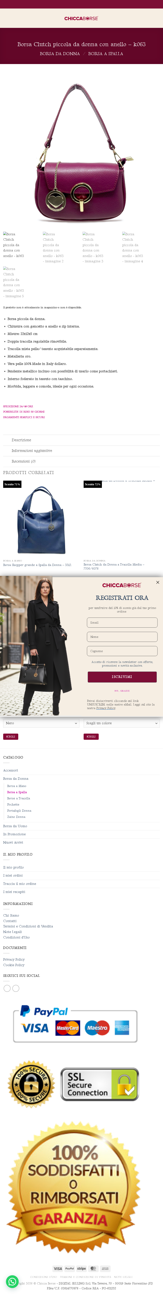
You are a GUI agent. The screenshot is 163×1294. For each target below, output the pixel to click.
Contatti (10, 921)
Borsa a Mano (16, 786)
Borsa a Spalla (105, 53)
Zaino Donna (16, 817)
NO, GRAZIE (122, 691)
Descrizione (21, 440)
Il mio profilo (13, 868)
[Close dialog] (158, 582)
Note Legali (12, 932)
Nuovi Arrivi (13, 843)
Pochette (13, 804)
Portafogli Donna (19, 811)
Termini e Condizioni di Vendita (28, 926)
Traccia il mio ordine (19, 884)
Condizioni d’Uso (43, 1277)
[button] (5, 18)
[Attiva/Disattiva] (7, 440)
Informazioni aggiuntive (32, 450)
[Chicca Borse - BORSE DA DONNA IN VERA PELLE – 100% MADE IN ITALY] (81, 18)
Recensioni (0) (23, 461)
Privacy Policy (14, 960)
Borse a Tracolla (18, 798)
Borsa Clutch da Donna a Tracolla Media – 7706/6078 (114, 566)
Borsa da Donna (60, 53)
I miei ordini (13, 876)
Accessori (10, 770)
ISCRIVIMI (122, 677)
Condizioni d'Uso (16, 938)
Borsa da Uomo (15, 826)
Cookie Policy (13, 965)
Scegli (10, 736)
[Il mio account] (150, 18)
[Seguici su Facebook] (7, 988)
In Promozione (14, 834)
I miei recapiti (14, 892)
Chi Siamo (11, 916)
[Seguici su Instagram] (15, 988)
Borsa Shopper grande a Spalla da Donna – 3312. (37, 565)
